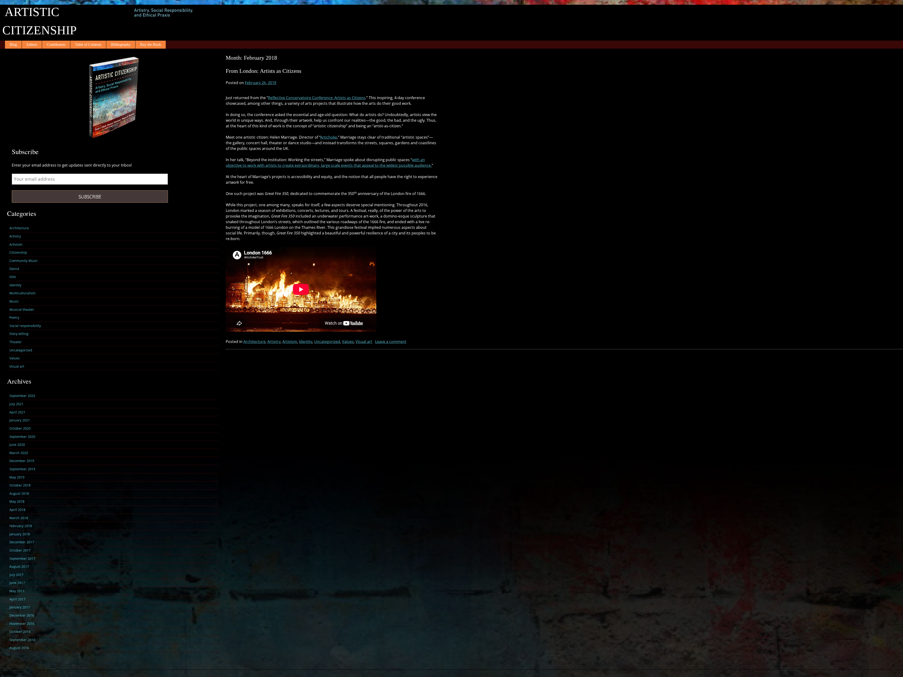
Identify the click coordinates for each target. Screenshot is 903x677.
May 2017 (16, 591)
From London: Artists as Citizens (263, 71)
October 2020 (20, 428)
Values (348, 341)
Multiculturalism (22, 293)
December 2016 (21, 615)
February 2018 (20, 526)
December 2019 (21, 461)
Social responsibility (25, 325)
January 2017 (19, 607)
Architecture (254, 341)
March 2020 (18, 453)
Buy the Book (150, 45)
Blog (13, 45)
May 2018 (16, 501)
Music (14, 301)
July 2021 (16, 404)
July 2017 (16, 574)
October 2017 (20, 550)
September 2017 (22, 558)
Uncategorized (327, 341)
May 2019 (16, 477)
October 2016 (20, 631)
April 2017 (17, 599)
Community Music (23, 260)
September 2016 (22, 640)
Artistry (274, 341)
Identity (305, 341)
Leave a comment (390, 341)
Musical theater (21, 309)
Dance (14, 268)
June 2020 (17, 444)
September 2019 (22, 469)
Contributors (56, 45)
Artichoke (328, 137)
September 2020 (22, 436)
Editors (32, 45)
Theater (15, 342)
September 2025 (22, 395)
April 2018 (17, 509)
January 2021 (19, 420)
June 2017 (17, 582)
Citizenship (18, 252)
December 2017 (21, 542)
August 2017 (19, 566)
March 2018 (18, 518)
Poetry (14, 317)
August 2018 (19, 493)
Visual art (364, 341)
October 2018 (20, 485)
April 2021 (17, 412)
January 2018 (19, 534)
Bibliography (121, 45)
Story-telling (18, 333)
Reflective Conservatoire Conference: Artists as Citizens (316, 97)
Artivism (289, 341)
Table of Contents (88, 45)
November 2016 (21, 623)
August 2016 (19, 648)
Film (12, 277)
